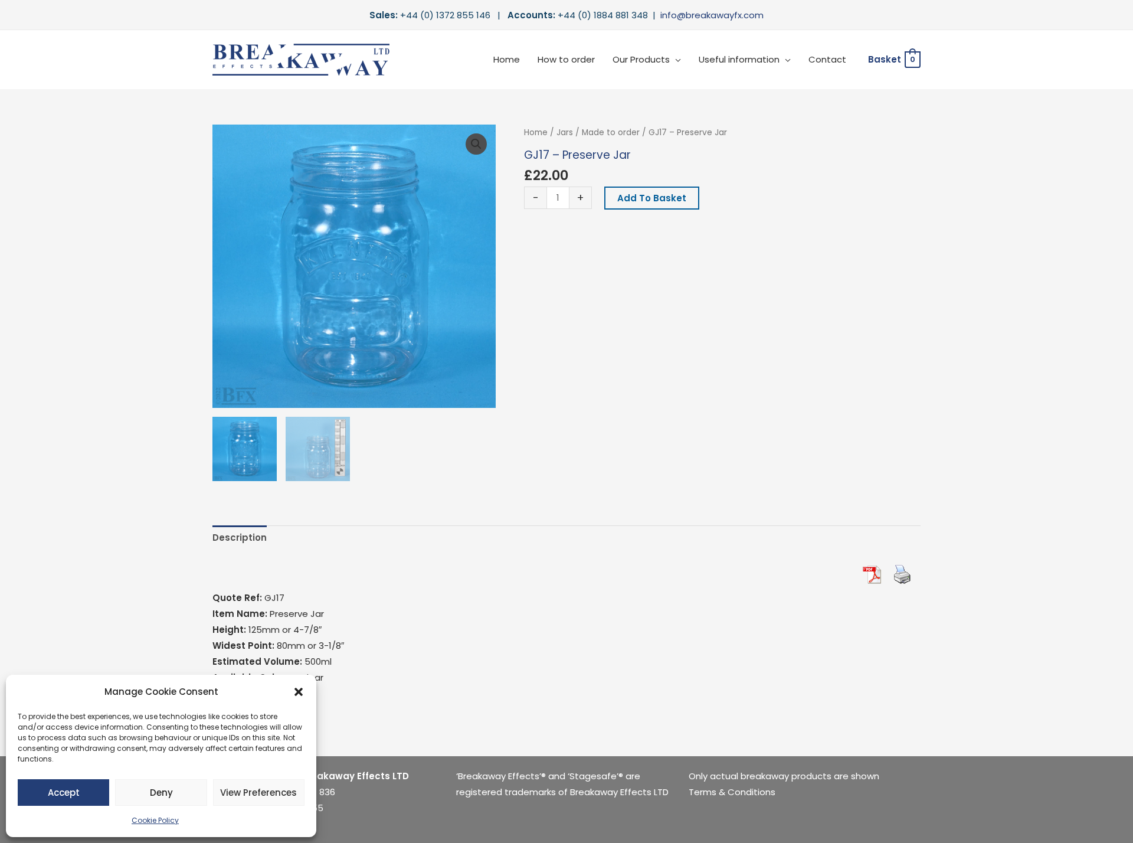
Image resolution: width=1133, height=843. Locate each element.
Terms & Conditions (732, 792)
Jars (564, 132)
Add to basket (651, 198)
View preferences (258, 792)
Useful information (739, 59)
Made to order (611, 132)
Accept (64, 792)
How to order (566, 59)
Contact (827, 59)
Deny (161, 792)
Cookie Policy (155, 820)
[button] (298, 692)
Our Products (641, 59)
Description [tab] (239, 537)
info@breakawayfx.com (712, 15)
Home (506, 59)
